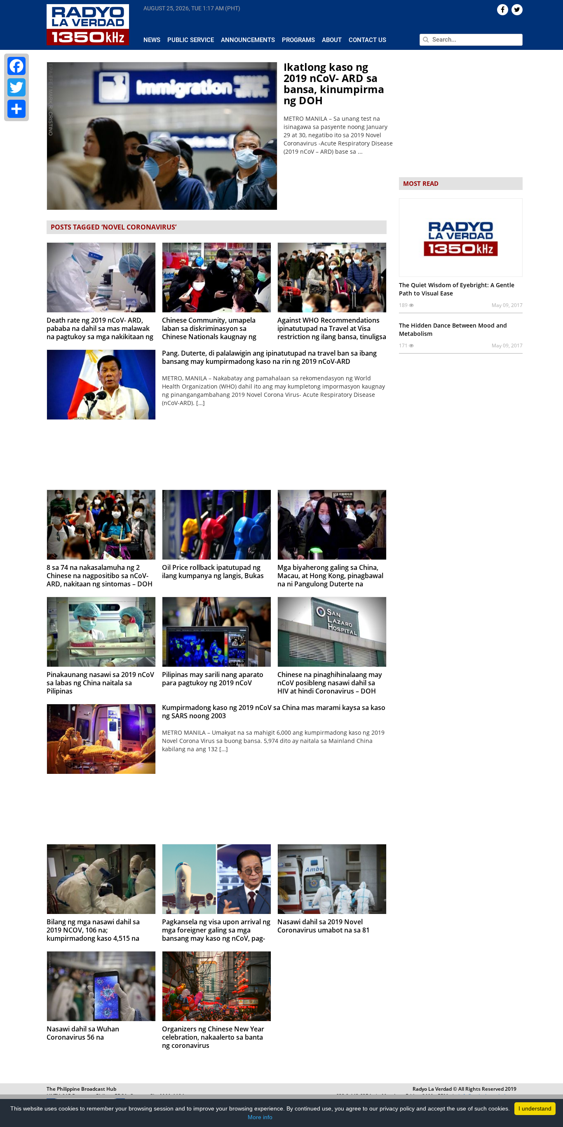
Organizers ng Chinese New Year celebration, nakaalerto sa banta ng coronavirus (213, 1037)
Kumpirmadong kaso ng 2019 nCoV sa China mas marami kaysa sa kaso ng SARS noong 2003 (273, 711)
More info (260, 1117)
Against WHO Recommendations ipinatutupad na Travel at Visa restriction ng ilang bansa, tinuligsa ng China (331, 332)
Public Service (190, 40)
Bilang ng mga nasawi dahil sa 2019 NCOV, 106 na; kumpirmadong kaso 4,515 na (93, 930)
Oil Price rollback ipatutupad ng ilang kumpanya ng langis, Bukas (213, 571)
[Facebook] (16, 66)
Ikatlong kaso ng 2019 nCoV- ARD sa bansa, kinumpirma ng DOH (334, 83)
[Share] (16, 108)
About (332, 40)
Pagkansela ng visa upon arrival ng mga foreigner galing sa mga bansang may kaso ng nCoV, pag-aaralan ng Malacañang (216, 934)
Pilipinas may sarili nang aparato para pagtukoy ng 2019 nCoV (212, 678)
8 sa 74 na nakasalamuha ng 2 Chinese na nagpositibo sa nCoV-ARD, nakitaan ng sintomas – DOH (99, 575)
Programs (298, 40)
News (151, 40)
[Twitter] (16, 87)
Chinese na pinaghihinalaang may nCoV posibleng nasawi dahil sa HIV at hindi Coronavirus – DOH (329, 683)
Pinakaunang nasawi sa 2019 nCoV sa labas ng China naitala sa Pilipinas (100, 683)
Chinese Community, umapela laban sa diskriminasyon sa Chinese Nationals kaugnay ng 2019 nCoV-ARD (209, 332)
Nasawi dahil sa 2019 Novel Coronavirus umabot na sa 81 (323, 926)
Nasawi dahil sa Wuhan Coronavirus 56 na (83, 1033)
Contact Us (367, 40)
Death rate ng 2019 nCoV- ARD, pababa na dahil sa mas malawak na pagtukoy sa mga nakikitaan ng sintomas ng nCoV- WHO (100, 332)
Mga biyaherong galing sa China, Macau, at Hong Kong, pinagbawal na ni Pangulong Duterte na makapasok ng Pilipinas (330, 580)
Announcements (248, 40)
